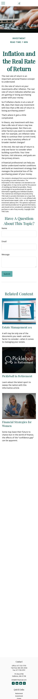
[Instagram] (24, 683)
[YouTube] (20, 683)
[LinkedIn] (17, 683)
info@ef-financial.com (19, 680)
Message (6, 254)
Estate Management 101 (17, 327)
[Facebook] (13, 683)
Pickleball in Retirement (17, 376)
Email (4, 241)
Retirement (19, 693)
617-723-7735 (21, 666)
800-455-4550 (22, 668)
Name (4, 228)
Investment (19, 696)
